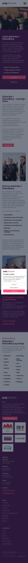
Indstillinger (14, 284)
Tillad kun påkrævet (14, 287)
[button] (24, 4)
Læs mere (14, 281)
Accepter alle (14, 291)
